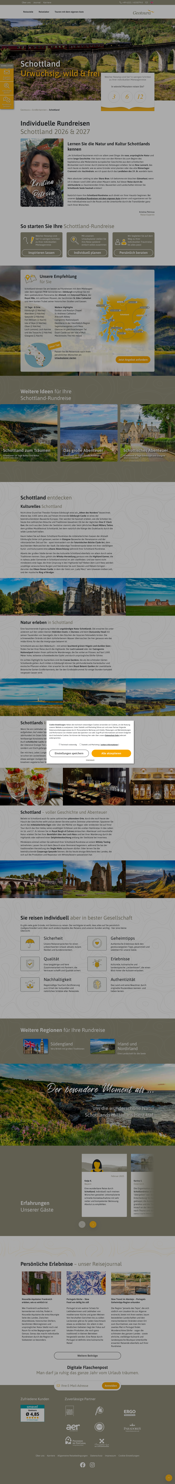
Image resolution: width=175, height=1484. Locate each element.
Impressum (90, 760)
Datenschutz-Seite (112, 735)
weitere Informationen (109, 745)
